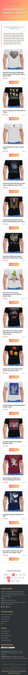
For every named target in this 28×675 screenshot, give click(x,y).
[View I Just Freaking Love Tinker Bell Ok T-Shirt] (14, 107)
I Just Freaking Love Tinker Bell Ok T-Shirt (14, 111)
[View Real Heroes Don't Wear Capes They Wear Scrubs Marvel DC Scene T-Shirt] (14, 327)
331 (19, 577)
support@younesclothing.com (9, 600)
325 (20, 574)
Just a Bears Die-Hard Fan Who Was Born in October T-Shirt (13, 551)
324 (17, 574)
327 (5, 577)
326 (24, 574)
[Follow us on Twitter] (4, 607)
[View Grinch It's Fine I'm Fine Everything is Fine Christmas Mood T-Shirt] (14, 289)
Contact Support (5, 617)
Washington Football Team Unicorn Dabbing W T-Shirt (11, 479)
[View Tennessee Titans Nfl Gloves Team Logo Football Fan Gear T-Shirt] (14, 180)
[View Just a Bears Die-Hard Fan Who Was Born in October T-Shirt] (14, 547)
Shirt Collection (13, 671)
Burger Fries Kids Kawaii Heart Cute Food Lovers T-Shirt (13, 369)
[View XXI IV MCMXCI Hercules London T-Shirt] (14, 143)
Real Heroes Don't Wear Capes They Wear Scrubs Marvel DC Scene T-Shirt (12, 332)
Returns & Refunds (6, 635)
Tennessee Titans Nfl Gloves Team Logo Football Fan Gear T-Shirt (14, 184)
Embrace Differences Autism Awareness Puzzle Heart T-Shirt (13, 257)
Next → (18, 581)
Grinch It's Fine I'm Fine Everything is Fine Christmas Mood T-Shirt (12, 294)
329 (12, 577)
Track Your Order (5, 619)
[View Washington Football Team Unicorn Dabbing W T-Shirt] (14, 474)
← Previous (5, 574)
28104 (12, 581)
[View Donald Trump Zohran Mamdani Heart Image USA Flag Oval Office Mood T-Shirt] (14, 69)
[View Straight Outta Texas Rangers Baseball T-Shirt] (14, 438)
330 (16, 577)
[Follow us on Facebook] (1, 607)
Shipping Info (4, 638)
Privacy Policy (4, 633)
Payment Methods (6, 640)
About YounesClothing (7, 614)
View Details (14, 82)
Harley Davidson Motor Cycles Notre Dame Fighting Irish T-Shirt (14, 220)
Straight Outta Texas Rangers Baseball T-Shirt (12, 442)
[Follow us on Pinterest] (6, 607)
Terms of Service (5, 631)
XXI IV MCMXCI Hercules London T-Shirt (13, 148)
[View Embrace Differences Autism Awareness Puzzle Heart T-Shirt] (14, 253)
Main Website (5, 671)
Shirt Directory (22, 671)
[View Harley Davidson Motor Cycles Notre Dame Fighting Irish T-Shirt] (14, 216)
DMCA (2, 623)
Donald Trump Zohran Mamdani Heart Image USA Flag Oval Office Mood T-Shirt (14, 74)
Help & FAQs (4, 621)
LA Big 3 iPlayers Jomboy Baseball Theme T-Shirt (14, 406)
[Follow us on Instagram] (9, 607)
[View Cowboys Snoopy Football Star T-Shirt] (14, 511)
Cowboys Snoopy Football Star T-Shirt (13, 515)
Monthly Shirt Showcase (14, 673)
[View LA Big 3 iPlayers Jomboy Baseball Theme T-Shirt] (14, 402)
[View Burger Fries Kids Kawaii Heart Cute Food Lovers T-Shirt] (14, 365)
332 (23, 577)
